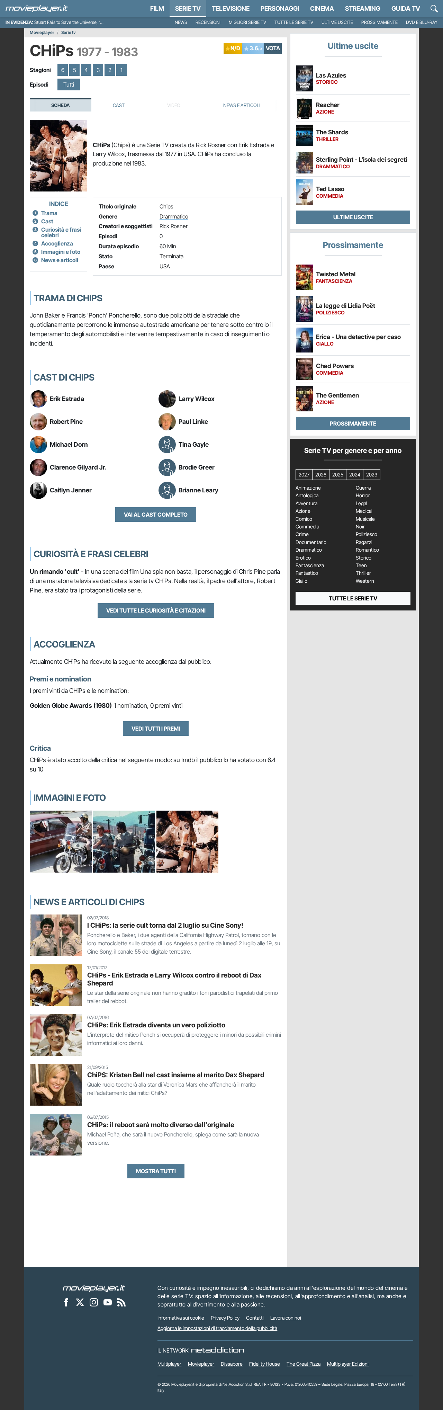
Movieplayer (42, 32)
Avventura (306, 503)
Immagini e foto (60, 251)
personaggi (280, 8)
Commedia (307, 526)
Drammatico (174, 216)
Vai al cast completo (156, 514)
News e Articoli (241, 105)
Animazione (308, 487)
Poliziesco (366, 534)
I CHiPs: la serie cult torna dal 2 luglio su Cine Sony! (165, 925)
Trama (49, 212)
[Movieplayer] (94, 1287)
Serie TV (188, 8)
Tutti (68, 84)
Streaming (362, 8)
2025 (337, 475)
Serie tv (68, 32)
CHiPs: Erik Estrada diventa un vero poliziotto (156, 1025)
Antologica (307, 495)
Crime (302, 534)
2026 (320, 475)
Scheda (60, 105)
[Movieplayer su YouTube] (108, 1301)
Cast (119, 105)
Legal (361, 503)
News (181, 22)
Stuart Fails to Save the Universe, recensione (77, 22)
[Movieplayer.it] (36, 8)
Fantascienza (310, 565)
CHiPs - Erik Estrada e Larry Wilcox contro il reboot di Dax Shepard (174, 979)
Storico (363, 557)
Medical (364, 511)
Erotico (303, 557)
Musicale (365, 519)
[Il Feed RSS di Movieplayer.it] (121, 1301)
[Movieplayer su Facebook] (66, 1301)
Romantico (367, 549)
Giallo (301, 581)
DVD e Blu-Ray (421, 22)
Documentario (311, 542)
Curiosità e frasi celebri (61, 232)
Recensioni (208, 22)
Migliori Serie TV (247, 22)
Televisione (231, 8)
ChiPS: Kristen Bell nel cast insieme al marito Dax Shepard (175, 1075)
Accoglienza (57, 243)
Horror (363, 495)
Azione (303, 511)
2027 (304, 475)
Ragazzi (364, 542)
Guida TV (405, 8)
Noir (360, 526)
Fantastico (307, 573)
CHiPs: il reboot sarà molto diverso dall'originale (160, 1125)
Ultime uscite (337, 22)
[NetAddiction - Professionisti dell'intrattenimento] (217, 1350)
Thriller (363, 573)
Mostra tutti (156, 1171)
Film (157, 8)
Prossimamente (379, 22)
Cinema (322, 8)
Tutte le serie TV (293, 22)
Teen (361, 565)
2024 (354, 475)
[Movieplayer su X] (80, 1301)
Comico (304, 519)
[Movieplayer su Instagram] (94, 1301)
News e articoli (59, 260)
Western (365, 581)
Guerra (363, 487)
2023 (371, 475)
